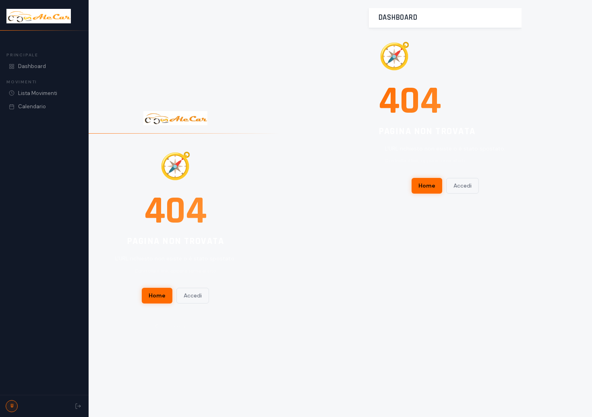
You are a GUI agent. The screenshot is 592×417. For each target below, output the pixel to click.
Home (157, 295)
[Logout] (78, 406)
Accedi (193, 295)
